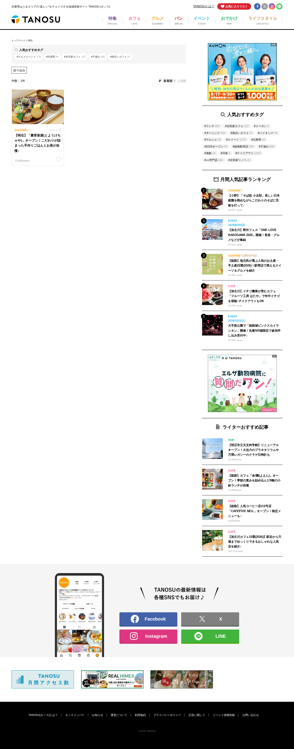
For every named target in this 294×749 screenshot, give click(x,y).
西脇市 (192, 425)
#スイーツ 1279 (125, 364)
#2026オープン (215, 146)
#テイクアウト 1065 (185, 364)
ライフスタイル (90, 348)
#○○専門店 (213, 160)
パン (164, 339)
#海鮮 (209, 153)
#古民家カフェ (74, 56)
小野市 (138, 425)
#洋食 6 (118, 391)
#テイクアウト (248, 153)
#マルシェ (212, 139)
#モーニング (214, 133)
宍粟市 (192, 407)
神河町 (111, 435)
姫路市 (84, 407)
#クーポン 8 (117, 382)
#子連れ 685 (149, 373)
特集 (83, 339)
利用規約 (140, 715)
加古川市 (140, 417)
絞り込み (19, 70)
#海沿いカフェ (120, 56)
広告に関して (197, 715)
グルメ (138, 339)
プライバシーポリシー (167, 715)
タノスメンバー (75, 715)
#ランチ (212, 126)
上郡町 (84, 417)
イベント (194, 339)
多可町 (84, 435)
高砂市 (165, 417)
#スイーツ (236, 139)
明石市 (84, 425)
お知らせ (97, 715)
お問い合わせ (250, 715)
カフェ (111, 339)
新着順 (168, 81)
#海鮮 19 (169, 382)
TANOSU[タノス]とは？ (43, 715)
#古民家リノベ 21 (202, 382)
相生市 (165, 407)
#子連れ (98, 56)
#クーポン (261, 126)
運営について (119, 715)
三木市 (165, 425)
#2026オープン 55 (92, 391)
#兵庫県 (52, 56)
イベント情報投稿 (224, 715)
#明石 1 (145, 391)
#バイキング (267, 133)
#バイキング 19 (122, 373)
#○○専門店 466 (90, 382)
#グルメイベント (29, 56)
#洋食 (225, 153)
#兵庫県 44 (143, 382)
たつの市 (113, 407)
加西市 (111, 425)
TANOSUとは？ (203, 6)
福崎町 (165, 435)
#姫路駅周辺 (243, 146)
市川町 (138, 435)
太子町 (111, 417)
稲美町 (192, 417)
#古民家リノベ (239, 160)
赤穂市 (138, 407)
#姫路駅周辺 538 (91, 373)
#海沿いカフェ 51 (180, 373)
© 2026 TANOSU (147, 731)
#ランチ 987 (152, 364)
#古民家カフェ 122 (92, 364)
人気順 (181, 81)
